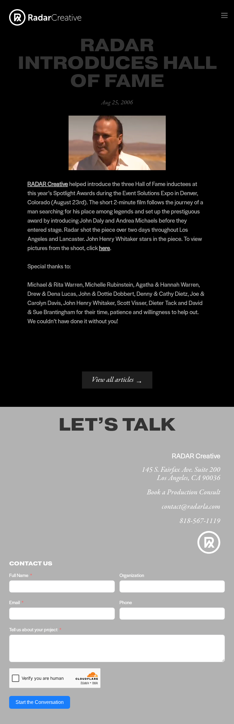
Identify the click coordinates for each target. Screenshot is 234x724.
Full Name (18, 575)
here (104, 248)
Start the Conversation (40, 702)
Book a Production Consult (183, 492)
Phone (125, 602)
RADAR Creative (47, 184)
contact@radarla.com (191, 507)
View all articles (117, 380)
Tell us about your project (33, 629)
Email (14, 602)
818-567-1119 (199, 521)
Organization (131, 575)
